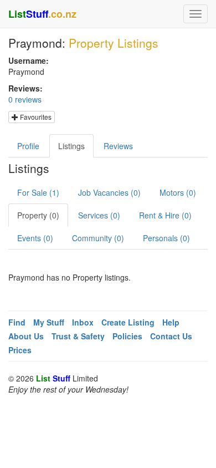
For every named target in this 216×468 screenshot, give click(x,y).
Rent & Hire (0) (165, 215)
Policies (127, 336)
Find (16, 322)
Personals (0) (166, 237)
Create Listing (128, 322)
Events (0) (35, 237)
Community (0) (98, 237)
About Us (26, 336)
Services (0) (99, 215)
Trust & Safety (78, 336)
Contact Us (171, 336)
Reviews (118, 145)
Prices (20, 349)
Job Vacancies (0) (109, 192)
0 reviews (25, 99)
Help (170, 322)
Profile (28, 145)
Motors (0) (178, 192)
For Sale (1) (38, 192)
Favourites (35, 116)
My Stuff (48, 322)
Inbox (83, 322)
